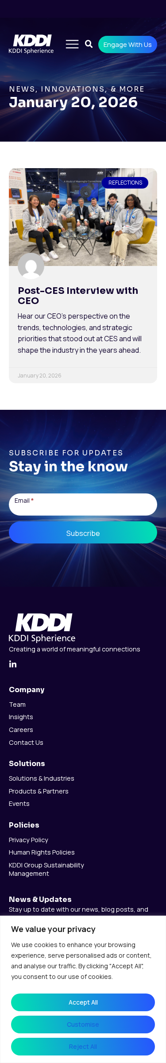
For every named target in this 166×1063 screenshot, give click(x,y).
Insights (21, 717)
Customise (83, 1024)
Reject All (83, 1046)
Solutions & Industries (41, 778)
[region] (83, 989)
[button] (72, 44)
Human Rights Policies (42, 852)
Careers (21, 730)
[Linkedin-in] (13, 664)
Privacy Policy (28, 840)
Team (17, 705)
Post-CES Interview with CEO (78, 296)
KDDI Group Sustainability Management (46, 869)
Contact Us (26, 743)
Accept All (83, 1002)
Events (19, 804)
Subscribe (83, 533)
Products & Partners (39, 791)
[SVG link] (42, 628)
